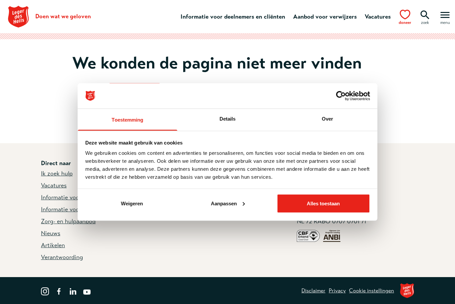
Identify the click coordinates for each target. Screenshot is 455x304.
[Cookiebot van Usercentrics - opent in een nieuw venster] (341, 96)
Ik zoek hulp (57, 173)
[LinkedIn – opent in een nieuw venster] (73, 290)
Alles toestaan (323, 203)
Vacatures (378, 16)
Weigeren (132, 203)
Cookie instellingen (371, 290)
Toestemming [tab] (127, 120)
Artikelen (53, 245)
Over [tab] (327, 119)
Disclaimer (313, 290)
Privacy (337, 290)
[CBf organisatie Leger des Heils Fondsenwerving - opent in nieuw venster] (308, 235)
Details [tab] (228, 119)
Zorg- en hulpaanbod (68, 221)
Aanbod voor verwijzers (325, 16)
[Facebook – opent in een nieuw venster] (59, 290)
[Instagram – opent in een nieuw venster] (45, 290)
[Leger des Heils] (407, 290)
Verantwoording (62, 257)
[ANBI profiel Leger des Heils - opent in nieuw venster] (331, 235)
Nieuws (50, 233)
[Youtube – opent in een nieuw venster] (87, 290)
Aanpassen (224, 203)
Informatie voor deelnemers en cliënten (233, 16)
